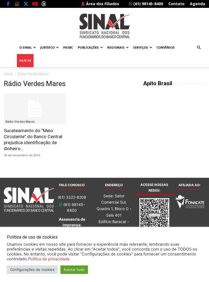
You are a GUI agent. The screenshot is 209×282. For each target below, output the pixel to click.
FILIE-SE (25, 60)
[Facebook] (8, 4)
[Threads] (44, 4)
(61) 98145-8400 (147, 3)
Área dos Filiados (102, 3)
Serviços (140, 47)
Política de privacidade (49, 258)
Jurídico (47, 47)
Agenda (197, 3)
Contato (176, 3)
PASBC (68, 47)
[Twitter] (26, 4)
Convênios (165, 47)
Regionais (116, 47)
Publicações (88, 47)
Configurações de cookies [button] (32, 269)
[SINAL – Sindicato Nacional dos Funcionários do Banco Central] (104, 26)
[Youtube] (35, 4)
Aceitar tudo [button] (74, 269)
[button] (198, 47)
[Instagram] (17, 4)
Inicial (8, 74)
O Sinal (25, 47)
